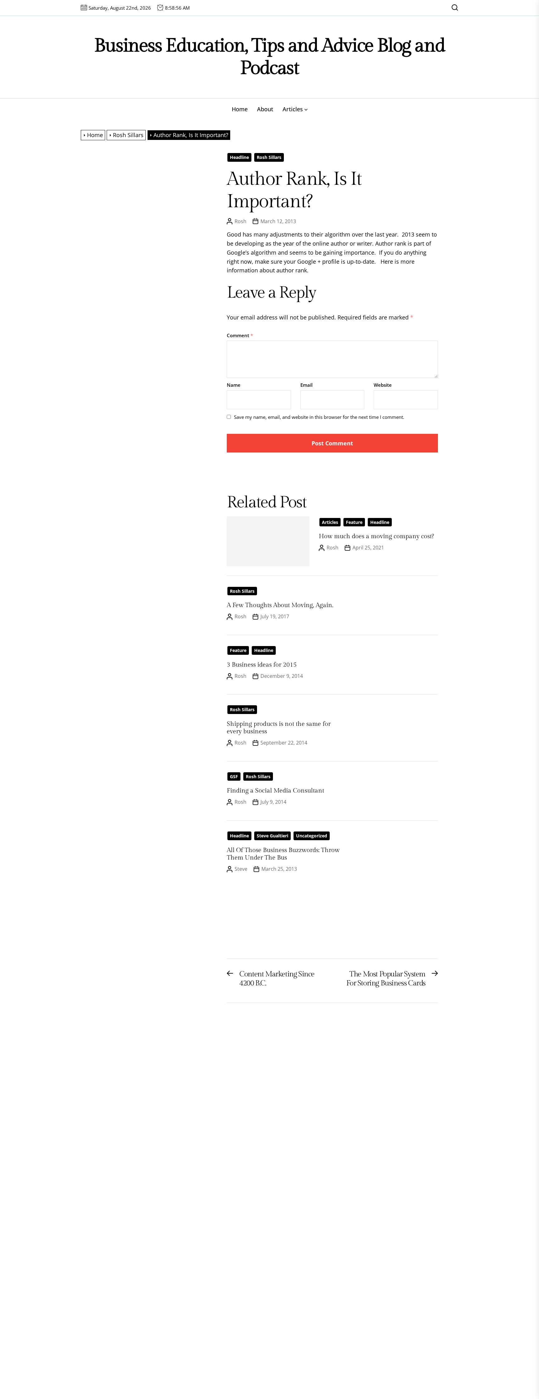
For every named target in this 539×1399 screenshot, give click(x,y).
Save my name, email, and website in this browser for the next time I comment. (319, 417)
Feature (354, 522)
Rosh (240, 221)
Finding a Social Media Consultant (275, 790)
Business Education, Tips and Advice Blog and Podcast (269, 57)
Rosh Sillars (269, 157)
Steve (241, 868)
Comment (240, 335)
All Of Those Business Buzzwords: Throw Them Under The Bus (283, 853)
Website (383, 385)
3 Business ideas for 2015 (262, 664)
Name (233, 385)
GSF (234, 776)
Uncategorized (311, 836)
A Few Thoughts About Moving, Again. (280, 605)
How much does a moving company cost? (376, 536)
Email (306, 385)
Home (240, 109)
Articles (293, 109)
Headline (239, 157)
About (265, 109)
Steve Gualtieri (272, 836)
